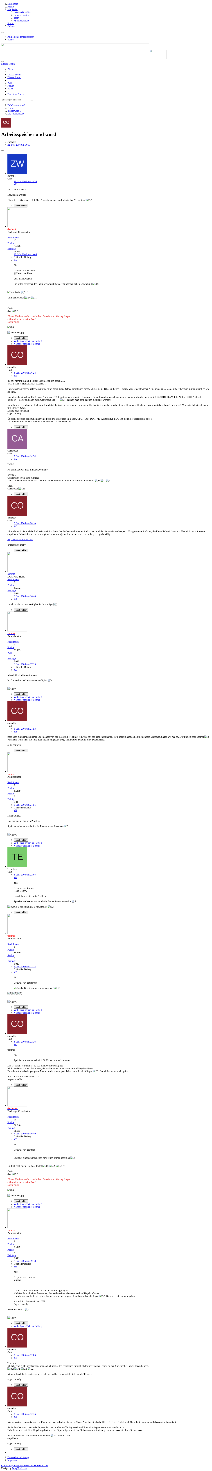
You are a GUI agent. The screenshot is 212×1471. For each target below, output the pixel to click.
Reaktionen (13, 237)
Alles (10, 69)
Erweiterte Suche (15, 94)
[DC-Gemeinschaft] (84, 58)
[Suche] (2, 61)
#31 (15, 972)
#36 (15, 1416)
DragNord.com (19, 1468)
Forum (10, 85)
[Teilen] (2, 150)
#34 (15, 1266)
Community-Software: (24, 1465)
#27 (15, 669)
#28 (15, 731)
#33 (15, 1139)
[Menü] (2, 32)
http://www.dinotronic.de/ (20, 539)
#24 (15, 459)
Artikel (10, 83)
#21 (15, 184)
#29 (15, 810)
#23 (15, 375)
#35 (15, 1358)
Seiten (10, 88)
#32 (15, 1044)
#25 (15, 526)
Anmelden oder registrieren (20, 36)
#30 (15, 877)
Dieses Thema (14, 74)
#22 (15, 260)
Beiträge (11, 248)
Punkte (10, 243)
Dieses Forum (14, 77)
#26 (15, 599)
